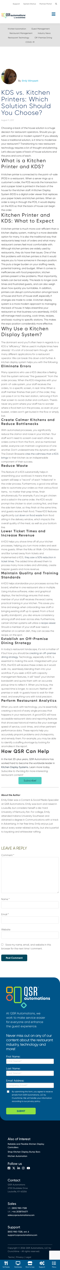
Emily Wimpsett (30, 80)
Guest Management (40, 29)
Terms (11, 1257)
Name (5, 899)
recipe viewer (48, 623)
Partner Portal (46, 4)
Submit (21, 1111)
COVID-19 (30, 42)
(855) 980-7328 (19, 1208)
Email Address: (15, 1080)
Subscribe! (30, 780)
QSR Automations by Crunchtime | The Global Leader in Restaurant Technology (14, 15)
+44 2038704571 (20, 1211)
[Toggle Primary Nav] (30, 14)
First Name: (13, 1056)
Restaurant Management (21, 33)
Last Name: (13, 1068)
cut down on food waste (28, 515)
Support (16, 4)
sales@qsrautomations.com (21, 1215)
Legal (28, 1257)
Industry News (44, 33)
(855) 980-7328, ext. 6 (18, 1231)
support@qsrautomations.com (22, 1235)
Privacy (19, 1257)
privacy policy (33, 1101)
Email (5, 914)
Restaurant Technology (18, 37)
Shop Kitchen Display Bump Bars (24, 1152)
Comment (7, 855)
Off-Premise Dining (43, 37)
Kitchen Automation (17, 29)
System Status (29, 4)
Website (5, 929)
